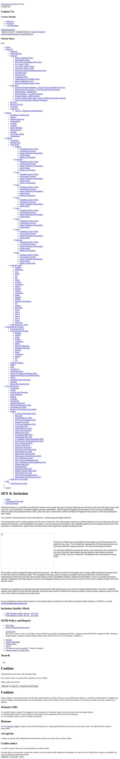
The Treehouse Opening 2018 (26, 475)
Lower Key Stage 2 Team (24, 66)
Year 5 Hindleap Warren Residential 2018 (30, 462)
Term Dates (14, 401)
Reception (18, 159)
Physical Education (22, 346)
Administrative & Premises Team (27, 79)
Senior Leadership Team (24, 58)
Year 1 (17, 172)
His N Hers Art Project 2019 (25, 450)
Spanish (18, 282)
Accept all (14, 686)
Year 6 (17, 229)
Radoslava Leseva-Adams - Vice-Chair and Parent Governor (37, 90)
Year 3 (17, 198)
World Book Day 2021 (23, 437)
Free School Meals (17, 134)
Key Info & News (12, 386)
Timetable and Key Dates (29, 149)
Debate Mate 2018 (22, 464)
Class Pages (14, 145)
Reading (18, 297)
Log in (8, 488)
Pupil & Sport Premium (19, 392)
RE (16, 278)
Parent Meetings (16, 128)
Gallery (13, 411)
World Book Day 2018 (23, 473)
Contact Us (14, 109)
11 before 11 (14, 369)
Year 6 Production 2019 (24, 443)
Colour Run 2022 (21, 426)
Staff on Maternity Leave (24, 81)
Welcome (13, 51)
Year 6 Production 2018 (24, 458)
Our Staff (13, 56)
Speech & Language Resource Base (23, 373)
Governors (14, 85)
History (18, 287)
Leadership (14, 140)
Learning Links (16, 265)
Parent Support (15, 130)
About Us (9, 49)
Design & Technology (23, 301)
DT (16, 359)
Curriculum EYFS (17, 329)
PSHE (17, 280)
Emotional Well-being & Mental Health (24, 375)
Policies (13, 397)
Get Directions (13, 26)
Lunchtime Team (21, 77)
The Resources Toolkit (18, 483)
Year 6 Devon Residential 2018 (26, 460)
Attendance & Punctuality (19, 115)
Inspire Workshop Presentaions (31, 259)
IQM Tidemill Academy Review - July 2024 (22, 616)
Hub (7, 481)
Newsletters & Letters (18, 407)
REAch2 (13, 102)
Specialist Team (21, 73)
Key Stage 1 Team (22, 64)
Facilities (13, 382)
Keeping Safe (15, 143)
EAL (17, 272)
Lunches (13, 132)
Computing (19, 293)
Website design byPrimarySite (17, 650)
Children (9, 138)
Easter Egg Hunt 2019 (23, 447)
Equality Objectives (17, 403)
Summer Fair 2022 (22, 422)
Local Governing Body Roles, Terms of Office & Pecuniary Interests (40, 98)
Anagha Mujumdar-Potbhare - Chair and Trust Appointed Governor (40, 87)
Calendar (13, 399)
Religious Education (22, 348)
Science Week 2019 (22, 445)
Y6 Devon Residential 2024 (25, 414)
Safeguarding (15, 121)
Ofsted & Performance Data (20, 405)
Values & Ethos (16, 54)
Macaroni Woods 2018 (23, 469)
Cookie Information (13, 642)
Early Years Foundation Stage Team (28, 62)
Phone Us (10, 21)
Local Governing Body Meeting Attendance (31, 100)
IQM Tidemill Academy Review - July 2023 (22, 613)
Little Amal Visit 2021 (23, 430)
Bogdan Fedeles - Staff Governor (27, 96)
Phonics (18, 289)
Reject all (5, 686)
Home (8, 47)
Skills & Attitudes (16, 363)
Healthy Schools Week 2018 (25, 471)
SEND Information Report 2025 (18, 628)
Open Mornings (16, 394)
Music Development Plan (19, 384)
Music (17, 274)
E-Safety (13, 123)
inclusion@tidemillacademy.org (14, 603)
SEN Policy (10, 625)
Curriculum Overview (28, 151)
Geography (19, 284)
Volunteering (15, 136)
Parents (8, 113)
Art (16, 276)
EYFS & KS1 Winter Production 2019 (29, 441)
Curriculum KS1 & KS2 (19, 331)
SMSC (12, 365)
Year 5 (17, 219)
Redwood (18, 240)
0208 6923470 (28, 34)
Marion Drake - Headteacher (25, 92)
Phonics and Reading (27, 157)
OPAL (12, 378)
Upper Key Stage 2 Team (24, 68)
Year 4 (17, 208)
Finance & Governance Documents (23, 409)
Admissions (14, 388)
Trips (12, 367)
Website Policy (11, 644)
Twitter (13, 390)
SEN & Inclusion (16, 371)
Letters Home (25, 155)
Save (21, 757)
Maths (17, 295)
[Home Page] (7, 4)
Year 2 (17, 185)
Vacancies (14, 107)
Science (18, 291)
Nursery (13, 117)
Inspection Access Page (19, 479)
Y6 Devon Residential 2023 (25, 420)
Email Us (10, 23)
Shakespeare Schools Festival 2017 (28, 477)
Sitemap (9, 640)
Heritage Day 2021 (22, 433)
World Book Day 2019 (23, 452)
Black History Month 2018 (25, 454)
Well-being (19, 270)
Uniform (13, 126)
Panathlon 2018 (21, 466)
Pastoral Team (20, 75)
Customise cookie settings (29, 686)
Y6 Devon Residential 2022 (25, 424)
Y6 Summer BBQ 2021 (24, 435)
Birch (17, 253)
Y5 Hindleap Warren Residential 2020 (29, 439)
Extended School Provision (20, 380)
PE (16, 303)
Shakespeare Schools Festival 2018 (28, 456)
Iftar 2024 (18, 416)
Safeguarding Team (22, 60)
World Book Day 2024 (23, 418)
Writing (18, 299)
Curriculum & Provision (14, 327)
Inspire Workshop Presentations (31, 153)
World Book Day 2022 (23, 428)
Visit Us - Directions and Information (28, 111)
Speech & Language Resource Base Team (30, 71)
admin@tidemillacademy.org (11, 34)
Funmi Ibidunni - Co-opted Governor (29, 94)
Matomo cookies (13, 726)
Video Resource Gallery (19, 325)
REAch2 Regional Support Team (27, 83)
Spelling (18, 267)
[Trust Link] (10, 632)
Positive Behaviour (17, 119)
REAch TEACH (16, 104)
